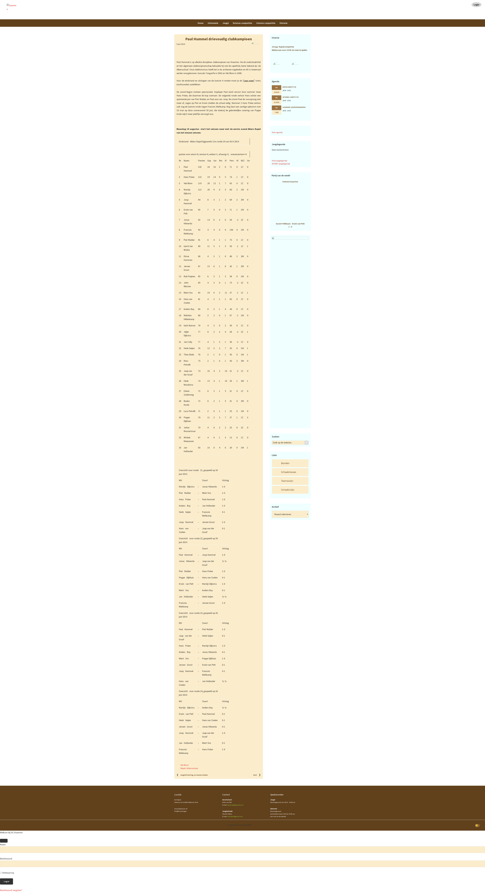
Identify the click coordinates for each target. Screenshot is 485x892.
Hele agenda (277, 132)
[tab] (290, 463)
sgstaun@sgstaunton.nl (235, 805)
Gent (255, 775)
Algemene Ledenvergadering (294, 107)
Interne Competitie (291, 97)
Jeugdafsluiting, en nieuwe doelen (194, 775)
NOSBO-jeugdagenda (281, 163)
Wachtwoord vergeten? (11, 890)
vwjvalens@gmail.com (235, 816)
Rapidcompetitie (289, 87)
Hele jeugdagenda (279, 160)
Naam (3, 844)
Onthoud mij (8, 872)
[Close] (4, 841)
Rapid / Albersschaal (189, 768)
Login (476, 4)
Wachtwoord (6, 858)
